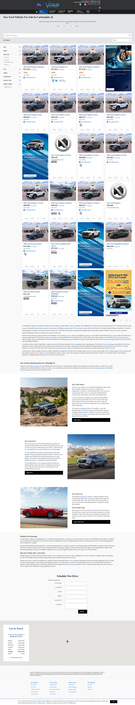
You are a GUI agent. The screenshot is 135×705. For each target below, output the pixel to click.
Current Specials (34, 694)
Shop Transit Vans (79, 522)
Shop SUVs (30, 473)
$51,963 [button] (57, 69)
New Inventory (34, 684)
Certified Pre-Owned (35, 689)
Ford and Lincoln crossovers (121, 337)
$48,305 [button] (57, 205)
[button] (35, 72)
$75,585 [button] (57, 248)
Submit (82, 611)
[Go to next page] (130, 320)
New (42, 11)
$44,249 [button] (57, 117)
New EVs (70, 26)
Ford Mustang (112, 339)
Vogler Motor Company (33, 366)
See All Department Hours (16, 657)
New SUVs (64, 26)
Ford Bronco (87, 335)
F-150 (85, 339)
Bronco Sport (112, 335)
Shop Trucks (77, 420)
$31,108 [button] (29, 246)
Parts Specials (52, 691)
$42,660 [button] (110, 205)
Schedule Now (110, 89)
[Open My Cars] (99, 7)
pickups (104, 387)
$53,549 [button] (29, 69)
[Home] (39, 4)
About (88, 11)
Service (80, 11)
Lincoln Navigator (68, 328)
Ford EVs (37, 469)
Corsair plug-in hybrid (81, 328)
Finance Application (73, 687)
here (75, 703)
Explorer (47, 337)
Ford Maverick (83, 408)
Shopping (70, 11)
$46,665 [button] (29, 117)
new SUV (68, 335)
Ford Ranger (89, 410)
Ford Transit (83, 414)
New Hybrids (77, 26)
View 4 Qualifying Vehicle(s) (29, 176)
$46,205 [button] (113, 117)
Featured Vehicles (34, 691)
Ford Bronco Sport (51, 452)
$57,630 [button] (85, 69)
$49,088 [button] (85, 157)
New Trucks (58, 26)
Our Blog (89, 689)
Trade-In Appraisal (72, 691)
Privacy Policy (41, 703)
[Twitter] (83, 4)
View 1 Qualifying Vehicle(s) (85, 265)
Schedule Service (53, 684)
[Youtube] (85, 4)
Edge (43, 337)
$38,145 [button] (57, 296)
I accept (113, 701)
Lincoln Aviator (52, 328)
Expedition (55, 337)
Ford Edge (32, 447)
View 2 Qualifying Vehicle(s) (85, 312)
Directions (89, 687)
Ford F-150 (77, 387)
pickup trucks (68, 339)
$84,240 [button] (113, 246)
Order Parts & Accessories (55, 689)
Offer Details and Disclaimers (29, 177)
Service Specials (53, 687)
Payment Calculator (72, 689)
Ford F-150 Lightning (108, 344)
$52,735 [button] (26, 294)
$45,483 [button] (113, 157)
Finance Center (72, 684)
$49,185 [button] (54, 157)
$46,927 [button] (85, 205)
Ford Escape (35, 444)
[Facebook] (80, 4)
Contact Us (89, 684)
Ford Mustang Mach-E (61, 348)
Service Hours (52, 694)
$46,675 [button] (85, 117)
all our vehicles (73, 564)
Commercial (61, 11)
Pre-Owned (52, 11)
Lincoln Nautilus (39, 328)
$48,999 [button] (29, 205)
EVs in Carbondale (76, 344)
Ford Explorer (30, 449)
